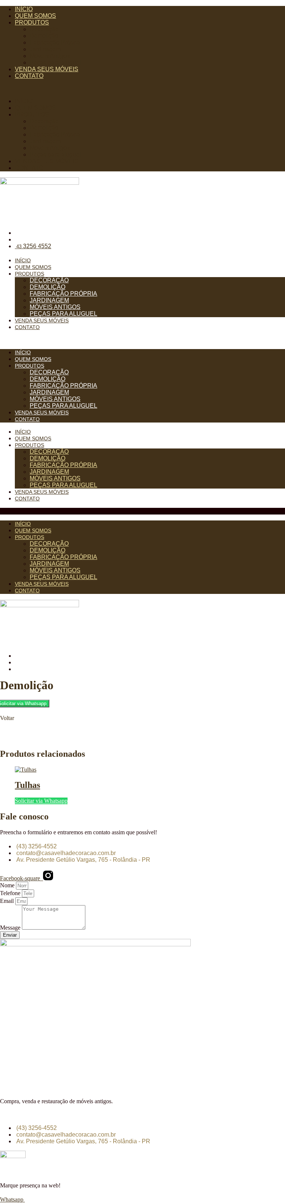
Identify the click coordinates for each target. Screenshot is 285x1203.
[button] (142, 88)
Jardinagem (45, 49)
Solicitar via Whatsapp (41, 801)
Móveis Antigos (50, 56)
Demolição (44, 36)
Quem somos (35, 16)
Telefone (11, 893)
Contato (29, 76)
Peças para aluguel (55, 62)
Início (24, 9)
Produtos (32, 22)
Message (11, 927)
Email (7, 901)
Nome (8, 885)
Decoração (44, 29)
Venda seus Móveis (46, 69)
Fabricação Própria (55, 42)
